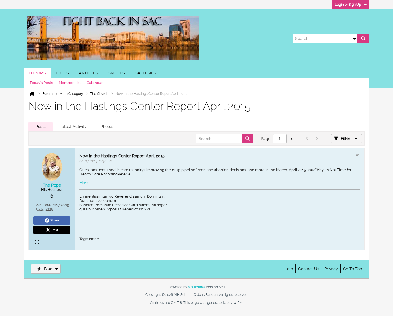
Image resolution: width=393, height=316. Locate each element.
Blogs (62, 73)
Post (54, 229)
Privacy (331, 269)
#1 (358, 155)
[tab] (40, 126)
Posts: (40, 209)
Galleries (145, 73)
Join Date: (43, 205)
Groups (116, 73)
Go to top (352, 269)
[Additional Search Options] (354, 38)
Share (54, 220)
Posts (40, 126)
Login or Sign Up (348, 5)
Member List (70, 83)
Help (288, 269)
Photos (106, 126)
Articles (88, 73)
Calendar (95, 83)
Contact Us (308, 269)
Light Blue (42, 269)
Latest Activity (73, 126)
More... (84, 183)
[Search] (363, 38)
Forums (37, 73)
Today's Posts (41, 83)
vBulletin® (196, 287)
